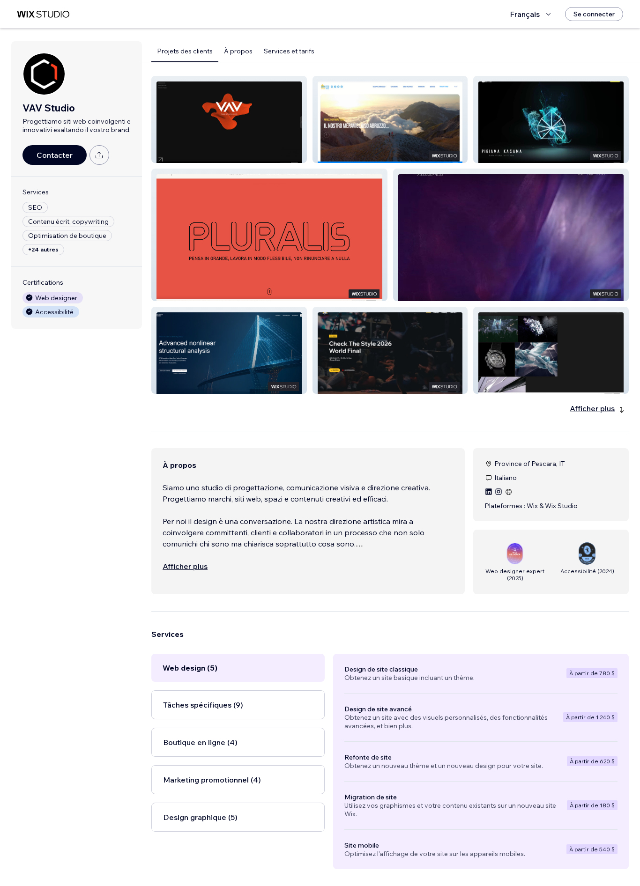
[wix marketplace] (43, 14)
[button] (229, 119)
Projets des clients (185, 51)
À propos (238, 51)
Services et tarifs (289, 51)
